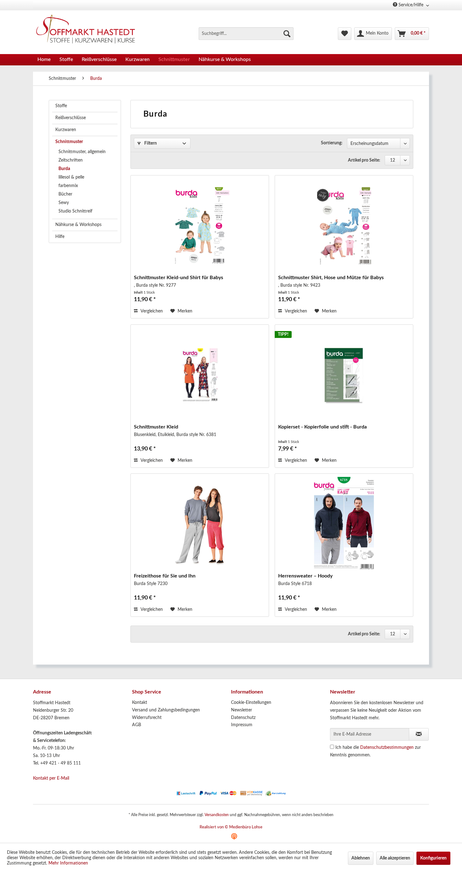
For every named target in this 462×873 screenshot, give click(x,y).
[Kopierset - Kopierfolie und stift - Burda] (344, 375)
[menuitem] (246, 33)
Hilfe (59, 237)
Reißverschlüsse (70, 118)
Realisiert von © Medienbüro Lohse (231, 827)
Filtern (150, 143)
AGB (136, 725)
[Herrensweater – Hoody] (344, 524)
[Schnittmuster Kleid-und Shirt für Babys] (200, 226)
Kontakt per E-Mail (51, 778)
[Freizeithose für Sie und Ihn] (200, 524)
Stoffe (61, 106)
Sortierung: (332, 143)
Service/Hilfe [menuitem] (411, 5)
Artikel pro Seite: (364, 160)
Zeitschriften (70, 160)
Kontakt (139, 702)
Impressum (241, 725)
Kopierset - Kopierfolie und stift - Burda (322, 426)
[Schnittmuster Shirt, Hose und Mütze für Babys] (344, 226)
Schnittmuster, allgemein (82, 152)
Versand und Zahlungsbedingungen (166, 710)
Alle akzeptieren (395, 858)
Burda (64, 169)
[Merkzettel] (344, 33)
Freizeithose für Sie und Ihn (164, 575)
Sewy (63, 203)
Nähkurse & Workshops (78, 225)
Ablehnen (360, 858)
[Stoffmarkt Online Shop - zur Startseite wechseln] (89, 30)
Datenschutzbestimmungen (387, 747)
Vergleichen (151, 311)
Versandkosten (217, 815)
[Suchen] (287, 33)
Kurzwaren (65, 130)
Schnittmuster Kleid (156, 426)
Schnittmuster (69, 142)
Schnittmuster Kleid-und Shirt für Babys (178, 277)
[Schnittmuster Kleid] (200, 375)
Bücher (65, 194)
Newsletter (241, 710)
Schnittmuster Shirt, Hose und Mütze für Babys (331, 277)
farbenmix (68, 186)
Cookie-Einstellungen (251, 702)
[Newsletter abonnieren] (419, 734)
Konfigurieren (433, 858)
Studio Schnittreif (75, 211)
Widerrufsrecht (147, 718)
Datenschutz (243, 718)
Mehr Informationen (68, 863)
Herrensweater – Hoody (305, 575)
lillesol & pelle (71, 177)
